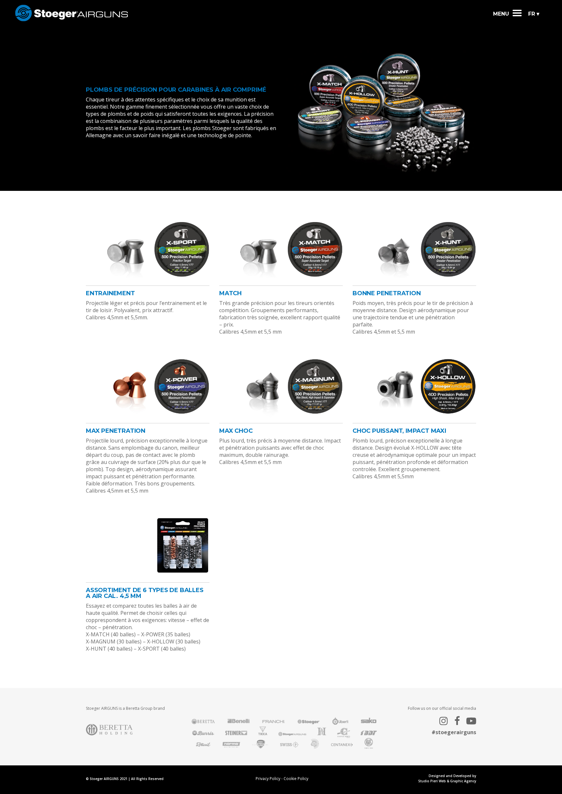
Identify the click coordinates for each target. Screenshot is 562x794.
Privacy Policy (268, 778)
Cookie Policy (296, 778)
